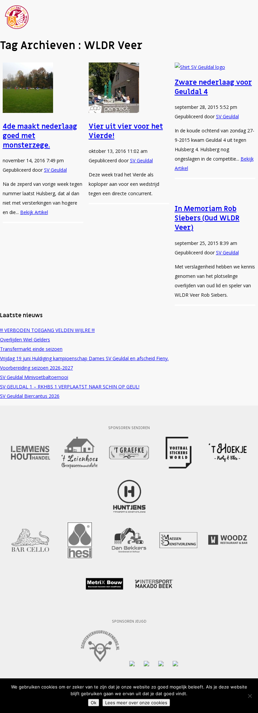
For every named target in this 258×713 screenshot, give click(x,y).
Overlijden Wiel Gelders (25, 339)
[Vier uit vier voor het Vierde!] (114, 111)
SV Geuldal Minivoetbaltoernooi (34, 377)
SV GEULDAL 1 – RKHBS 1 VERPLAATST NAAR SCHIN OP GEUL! (69, 386)
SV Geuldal (55, 170)
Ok (93, 702)
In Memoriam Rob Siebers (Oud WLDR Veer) (207, 218)
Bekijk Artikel (34, 212)
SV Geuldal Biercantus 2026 (29, 396)
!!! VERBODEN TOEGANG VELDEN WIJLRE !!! (47, 330)
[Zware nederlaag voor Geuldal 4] (200, 67)
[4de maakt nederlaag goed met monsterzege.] (28, 111)
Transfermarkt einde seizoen (31, 349)
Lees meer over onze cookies (136, 702)
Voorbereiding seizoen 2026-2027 (36, 368)
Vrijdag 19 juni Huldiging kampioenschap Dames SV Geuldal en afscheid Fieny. (84, 358)
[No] (249, 696)
